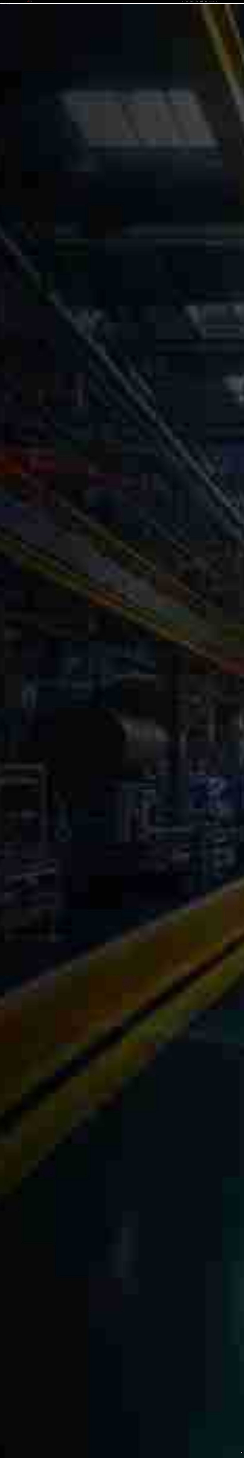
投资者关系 (201, 1)
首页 (182, 1)
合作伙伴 (197, 1)
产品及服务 (186, 1)
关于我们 (206, 1)
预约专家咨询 (31, 741)
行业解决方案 (191, 1)
